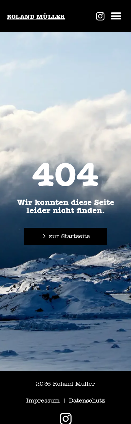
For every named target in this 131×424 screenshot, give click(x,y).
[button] (116, 16)
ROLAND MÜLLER (36, 17)
